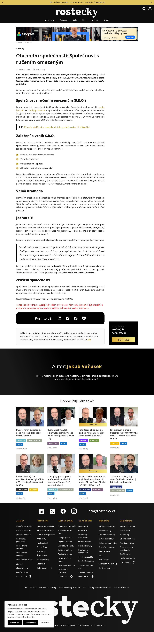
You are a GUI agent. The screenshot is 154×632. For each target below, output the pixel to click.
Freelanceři (83, 526)
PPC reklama (104, 551)
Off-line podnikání (127, 539)
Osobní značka (84, 541)
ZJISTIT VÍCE (123, 339)
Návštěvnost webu (107, 547)
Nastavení (45, 622)
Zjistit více (30, 617)
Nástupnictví (42, 543)
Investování (125, 530)
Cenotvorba (83, 530)
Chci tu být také (27, 43)
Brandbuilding (105, 530)
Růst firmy (97, 490)
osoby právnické (37, 110)
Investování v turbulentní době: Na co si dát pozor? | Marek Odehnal (29, 432)
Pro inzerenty (31, 587)
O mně (106, 20)
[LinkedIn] (41, 511)
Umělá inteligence (127, 558)
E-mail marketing (106, 539)
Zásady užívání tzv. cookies (99, 587)
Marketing (53, 443)
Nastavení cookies (121, 587)
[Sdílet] (76, 318)
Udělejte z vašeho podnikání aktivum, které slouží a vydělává (78, 2)
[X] (67, 318)
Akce (84, 20)
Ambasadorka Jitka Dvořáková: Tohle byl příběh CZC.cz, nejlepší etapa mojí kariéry (30, 480)
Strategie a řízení (65, 550)
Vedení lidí (41, 564)
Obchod (83, 440)
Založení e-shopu (65, 554)
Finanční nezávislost (24, 526)
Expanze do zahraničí (67, 526)
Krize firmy (41, 539)
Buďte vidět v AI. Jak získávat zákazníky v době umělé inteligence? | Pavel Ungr (60, 434)
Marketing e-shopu (66, 546)
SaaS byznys (125, 554)
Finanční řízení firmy (45, 530)
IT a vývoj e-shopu (65, 537)
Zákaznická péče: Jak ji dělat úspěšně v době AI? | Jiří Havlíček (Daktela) (123, 479)
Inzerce (95, 20)
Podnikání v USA (127, 543)
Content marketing (107, 534)
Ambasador (22, 490)
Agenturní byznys (127, 526)
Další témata (21, 576)
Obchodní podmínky (47, 587)
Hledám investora (23, 530)
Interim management (46, 534)
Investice (21, 440)
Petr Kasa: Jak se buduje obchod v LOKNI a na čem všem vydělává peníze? (91, 432)
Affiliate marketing (107, 526)
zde (89, 339)
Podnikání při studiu (24, 559)
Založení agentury (86, 561)
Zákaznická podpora (66, 565)
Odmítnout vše (30, 622)
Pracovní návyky (85, 546)
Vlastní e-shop (22, 568)
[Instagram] (74, 511)
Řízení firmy (85, 490)
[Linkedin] (59, 318)
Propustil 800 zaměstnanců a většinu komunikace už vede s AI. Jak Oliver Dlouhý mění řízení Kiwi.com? (92, 480)
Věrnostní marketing (108, 564)
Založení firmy (22, 572)
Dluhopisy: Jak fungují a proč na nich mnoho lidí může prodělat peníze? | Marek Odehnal (59, 480)
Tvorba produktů (85, 557)
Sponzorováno (34, 440)
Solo (75, 20)
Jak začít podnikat (23, 534)
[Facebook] (63, 511)
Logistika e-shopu (65, 541)
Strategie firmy (43, 559)
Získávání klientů (85, 572)
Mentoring (49, 20)
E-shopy (114, 443)
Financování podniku (45, 526)
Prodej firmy (42, 547)
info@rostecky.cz (101, 511)
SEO (100, 555)
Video (19, 444)
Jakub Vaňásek (24, 69)
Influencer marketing (108, 543)
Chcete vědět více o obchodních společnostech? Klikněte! (57, 127)
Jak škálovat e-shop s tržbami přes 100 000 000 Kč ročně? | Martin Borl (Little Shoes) (124, 434)
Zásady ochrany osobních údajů (72, 587)
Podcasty (64, 20)
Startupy (94, 440)
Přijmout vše (14, 622)
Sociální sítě (104, 559)
